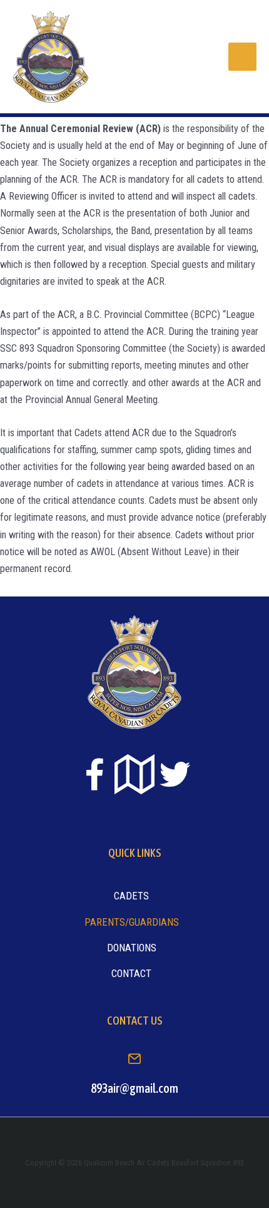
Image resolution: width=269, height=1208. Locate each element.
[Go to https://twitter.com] (175, 774)
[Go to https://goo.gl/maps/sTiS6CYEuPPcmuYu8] (134, 775)
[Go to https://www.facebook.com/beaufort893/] (94, 776)
